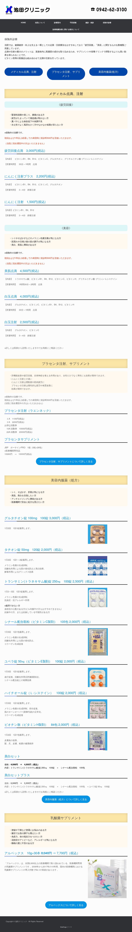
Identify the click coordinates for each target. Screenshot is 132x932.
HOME (23, 22)
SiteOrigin (63, 927)
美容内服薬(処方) (108, 72)
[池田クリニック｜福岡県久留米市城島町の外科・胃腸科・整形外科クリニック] (28, 10)
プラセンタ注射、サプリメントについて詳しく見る (66, 461)
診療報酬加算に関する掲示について (66, 29)
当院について (40, 22)
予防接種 (73, 22)
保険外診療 (107, 22)
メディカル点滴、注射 (23, 72)
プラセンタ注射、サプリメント (66, 74)
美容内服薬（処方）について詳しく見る (66, 799)
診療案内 (57, 22)
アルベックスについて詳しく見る (66, 905)
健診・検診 (89, 22)
